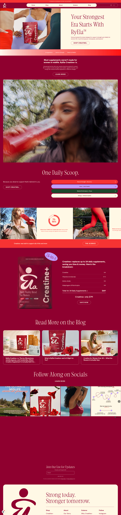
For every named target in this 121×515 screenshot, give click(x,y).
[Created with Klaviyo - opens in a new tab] (60, 276)
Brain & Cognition (69, 263)
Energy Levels (69, 253)
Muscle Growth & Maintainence (69, 258)
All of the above (68, 272)
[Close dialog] (83, 239)
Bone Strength (69, 267)
